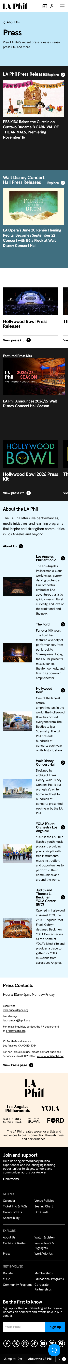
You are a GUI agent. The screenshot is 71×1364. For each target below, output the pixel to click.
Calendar (9, 1200)
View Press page (15, 1065)
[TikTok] (34, 1343)
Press (6, 1253)
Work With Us (44, 1253)
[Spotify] (52, 1343)
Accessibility (11, 1218)
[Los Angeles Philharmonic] (17, 586)
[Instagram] (25, 1343)
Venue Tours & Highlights (44, 1246)
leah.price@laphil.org (15, 1010)
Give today (11, 1179)
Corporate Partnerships (43, 1287)
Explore (53, 75)
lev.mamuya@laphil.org (16, 1020)
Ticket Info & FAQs (15, 1206)
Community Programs (17, 1285)
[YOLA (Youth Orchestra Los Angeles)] (17, 853)
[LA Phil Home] (15, 6)
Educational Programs (49, 1279)
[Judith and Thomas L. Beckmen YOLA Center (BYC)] (17, 928)
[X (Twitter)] (16, 1343)
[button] (62, 6)
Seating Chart (44, 1206)
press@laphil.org (15, 1031)
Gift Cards (41, 1212)
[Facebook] (6, 1343)
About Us (13, 22)
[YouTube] (43, 1343)
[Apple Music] (61, 1343)
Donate (8, 1273)
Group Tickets (12, 1212)
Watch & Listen (45, 1237)
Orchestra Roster (14, 1243)
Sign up (55, 1327)
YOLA (6, 1279)
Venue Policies (44, 1200)
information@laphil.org (50, 1056)
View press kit (13, 340)
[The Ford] (17, 652)
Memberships (44, 1273)
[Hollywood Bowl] (17, 721)
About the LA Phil (40, 1359)
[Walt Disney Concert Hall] (17, 788)
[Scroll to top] (64, 1359)
